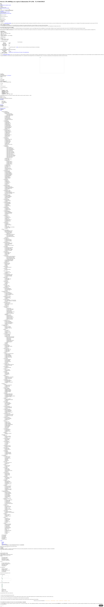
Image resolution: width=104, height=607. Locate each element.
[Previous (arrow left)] (0, 606)
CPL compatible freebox (26, 52)
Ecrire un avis (2, 74)
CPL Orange (20, 52)
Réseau (3, 542)
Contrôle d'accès (61, 600)
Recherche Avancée (2, 108)
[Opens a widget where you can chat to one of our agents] (101, 606)
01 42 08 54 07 (9, 75)
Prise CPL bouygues (16, 52)
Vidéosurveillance (53, 600)
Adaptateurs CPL (11, 52)
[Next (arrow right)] (1, 606)
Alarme (57, 600)
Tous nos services (47, 600)
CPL (2, 543)
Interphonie (65, 600)
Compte (1, 540)
